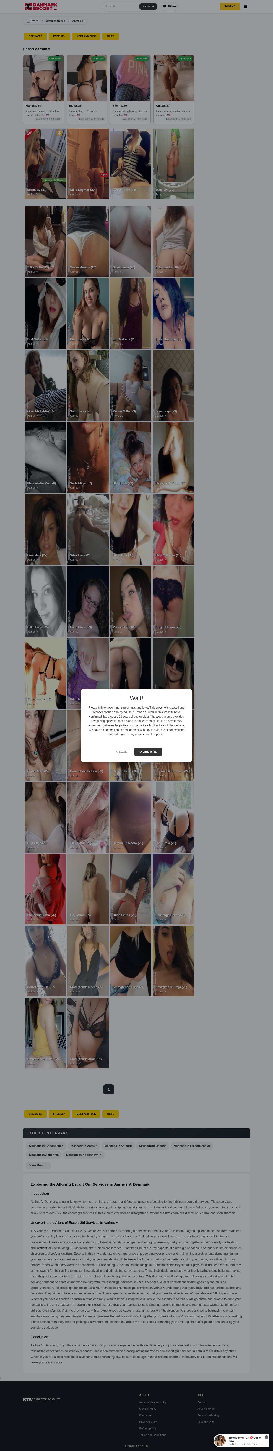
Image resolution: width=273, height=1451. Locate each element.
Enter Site (149, 751)
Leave (122, 751)
